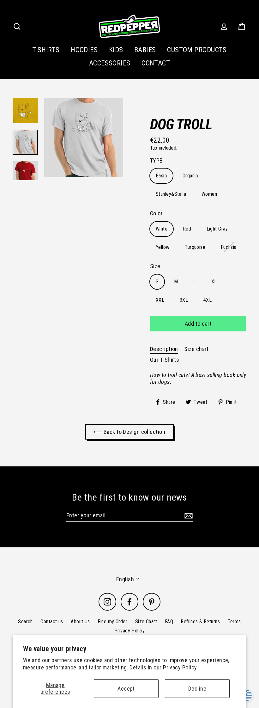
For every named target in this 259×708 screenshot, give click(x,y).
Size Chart (146, 622)
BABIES (145, 50)
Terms (234, 622)
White (161, 229)
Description (164, 349)
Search (25, 622)
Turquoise (195, 247)
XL (214, 282)
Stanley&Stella (171, 194)
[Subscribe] (188, 515)
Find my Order (112, 622)
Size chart (196, 349)
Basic (161, 176)
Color (156, 213)
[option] (83, 137)
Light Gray (217, 229)
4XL (207, 300)
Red (187, 229)
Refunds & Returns (200, 622)
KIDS (116, 50)
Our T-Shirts (164, 359)
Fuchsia (229, 247)
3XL (184, 300)
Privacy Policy (180, 667)
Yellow (163, 247)
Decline (197, 688)
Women (209, 194)
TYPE (156, 160)
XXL (160, 300)
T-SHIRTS (46, 50)
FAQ (169, 622)
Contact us (51, 622)
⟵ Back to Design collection (129, 431)
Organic (190, 176)
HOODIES (84, 50)
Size (155, 266)
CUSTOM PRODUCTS (197, 50)
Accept (126, 688)
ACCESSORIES (109, 63)
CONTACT (156, 63)
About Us (80, 622)
